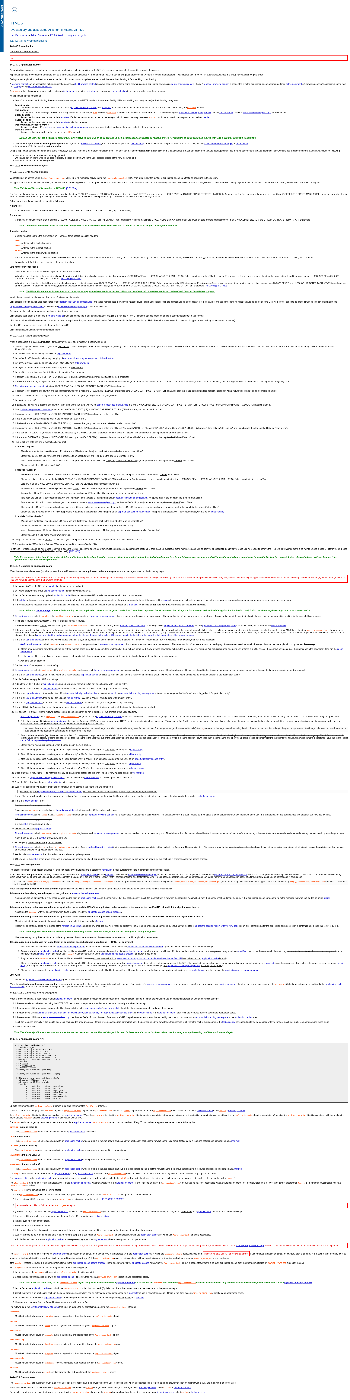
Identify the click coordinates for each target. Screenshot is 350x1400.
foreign (327, 898)
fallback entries (107, 358)
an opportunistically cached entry (116, 1013)
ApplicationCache (64, 616)
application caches (55, 591)
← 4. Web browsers (19, 35)
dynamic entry (137, 768)
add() (69, 132)
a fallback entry (91, 1013)
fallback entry (137, 143)
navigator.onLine (62, 1388)
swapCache (27, 1066)
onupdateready (59, 1096)
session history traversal (40, 86)
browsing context (19, 84)
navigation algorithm (71, 926)
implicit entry (135, 763)
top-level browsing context (216, 84)
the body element (182, 1387)
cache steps (115, 635)
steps (41, 740)
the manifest (242, 143)
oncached (56, 1098)
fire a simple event (147, 1387)
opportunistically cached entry (149, 759)
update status (27, 1047)
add (23, 1080)
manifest (191, 108)
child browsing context (85, 84)
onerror (56, 1088)
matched (48, 127)
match (113, 693)
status (23, 600)
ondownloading (59, 1092)
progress (50, 717)
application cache (62, 595)
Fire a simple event (24, 616)
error (47, 1326)
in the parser (69, 91)
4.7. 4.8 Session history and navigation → (70, 35)
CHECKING (43, 1053)
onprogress (57, 1094)
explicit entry (136, 749)
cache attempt (43, 610)
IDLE (41, 1051)
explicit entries (64, 353)
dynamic (81, 1183)
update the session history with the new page (217, 926)
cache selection (119, 91)
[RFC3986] (65, 278)
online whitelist (56, 316)
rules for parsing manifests (132, 625)
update (25, 1064)
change (17, 86)
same (257, 112)
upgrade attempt (34, 640)
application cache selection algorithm (145, 947)
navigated (106, 107)
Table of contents (39, 35)
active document (294, 84)
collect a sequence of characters (112, 405)
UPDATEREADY (45, 1057)
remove (25, 1082)
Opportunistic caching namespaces (27, 306)
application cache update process (195, 112)
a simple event (32, 644)
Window (127, 1111)
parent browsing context (182, 84)
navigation (91, 91)
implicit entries (226, 112)
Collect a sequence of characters (31, 386)
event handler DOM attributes (44, 1307)
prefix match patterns (91, 143)
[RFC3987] (76, 278)
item (29, 1078)
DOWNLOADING (45, 1055)
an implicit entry (44, 1013)
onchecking (57, 1086)
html (95, 113)
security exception (100, 1216)
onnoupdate (57, 1090)
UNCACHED (43, 1049)
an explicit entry (75, 1013)
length (55, 1074)
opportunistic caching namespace (72, 127)
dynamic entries (74, 702)
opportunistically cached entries (81, 693)
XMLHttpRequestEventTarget (250, 1245)
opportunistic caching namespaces (75, 302)
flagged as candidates (66, 810)
